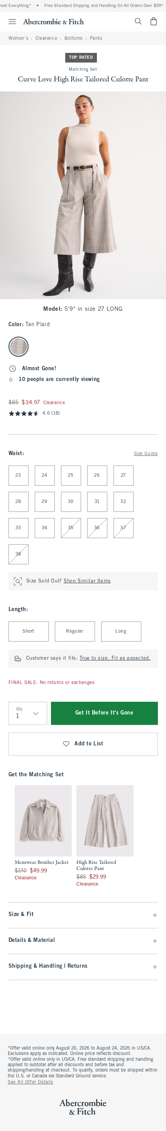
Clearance (46, 38)
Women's (18, 38)
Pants (96, 38)
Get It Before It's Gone (104, 713)
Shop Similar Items (87, 581)
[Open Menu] (9, 21)
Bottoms (73, 38)
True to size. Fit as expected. (115, 658)
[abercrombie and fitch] (53, 21)
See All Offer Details (30, 1082)
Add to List (89, 744)
